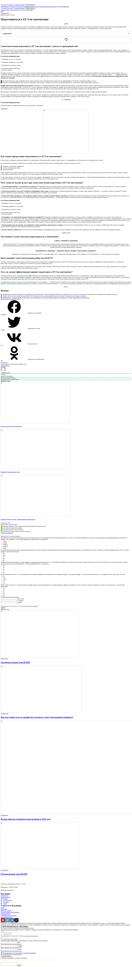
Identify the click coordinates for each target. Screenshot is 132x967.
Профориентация (45, 6)
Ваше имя (21, 599)
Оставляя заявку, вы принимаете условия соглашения (19, 953)
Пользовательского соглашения (30, 606)
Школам (66, 6)
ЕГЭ (8, 6)
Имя (18, 942)
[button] (4, 108)
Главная (3, 10)
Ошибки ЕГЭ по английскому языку (10, 472)
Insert (19, 965)
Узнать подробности (7, 533)
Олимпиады (27, 6)
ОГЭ (21, 6)
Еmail (20, 602)
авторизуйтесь (5, 365)
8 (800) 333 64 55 (7, 881)
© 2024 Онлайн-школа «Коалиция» (14, 926)
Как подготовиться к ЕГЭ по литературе (11, 426)
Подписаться (7, 934)
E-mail (19, 949)
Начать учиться (30, 5)
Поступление (35, 6)
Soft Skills (4, 6)
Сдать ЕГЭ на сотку (7, 5)
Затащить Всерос (19, 5)
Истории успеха (15, 6)
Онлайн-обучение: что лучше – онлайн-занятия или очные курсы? (18, 519)
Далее (3, 607)
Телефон (21, 600)
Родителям (60, 6)
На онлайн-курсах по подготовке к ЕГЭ (13, 282)
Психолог (54, 6)
